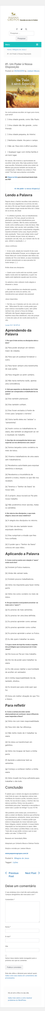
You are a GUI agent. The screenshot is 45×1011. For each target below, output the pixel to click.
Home (9, 49)
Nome (8, 927)
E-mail (8, 936)
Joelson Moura (33, 71)
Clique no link (12, 177)
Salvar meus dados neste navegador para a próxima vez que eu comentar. (20, 959)
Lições (15, 862)
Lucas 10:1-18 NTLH (12, 325)
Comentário (10, 899)
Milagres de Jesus (19, 49)
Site (6, 946)
